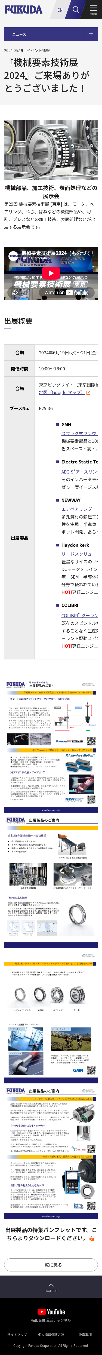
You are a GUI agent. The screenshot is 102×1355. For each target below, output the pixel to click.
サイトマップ (17, 1333)
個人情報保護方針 (51, 1333)
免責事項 (85, 1333)
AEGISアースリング (81, 471)
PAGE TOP (51, 1290)
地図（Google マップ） (62, 392)
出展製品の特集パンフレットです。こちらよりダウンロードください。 (51, 1234)
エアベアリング (76, 509)
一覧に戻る (51, 1264)
